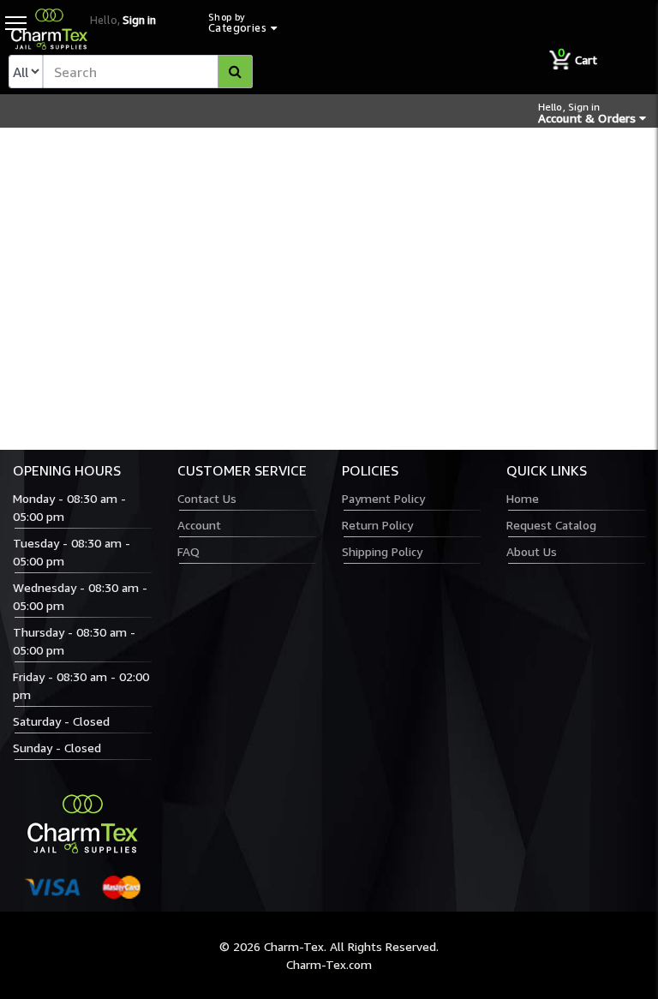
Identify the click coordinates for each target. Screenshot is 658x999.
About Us (531, 551)
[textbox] (148, 71)
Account (199, 524)
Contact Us (206, 498)
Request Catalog (551, 524)
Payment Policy (383, 498)
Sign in (139, 20)
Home (522, 498)
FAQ (188, 551)
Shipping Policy (382, 551)
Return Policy (377, 524)
